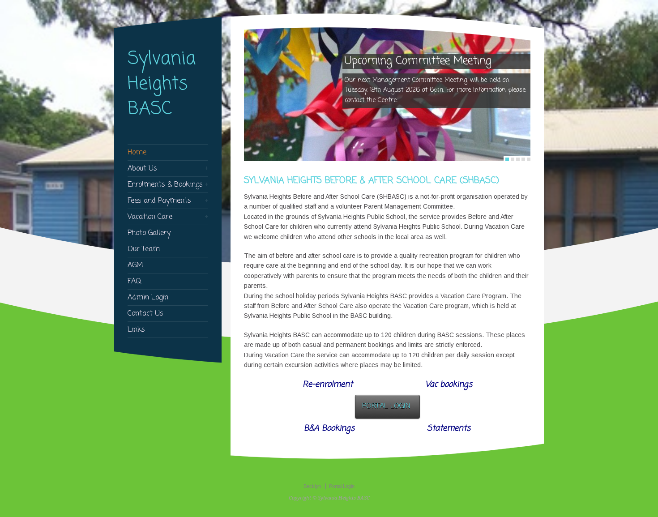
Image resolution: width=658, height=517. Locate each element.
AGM (135, 265)
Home (137, 152)
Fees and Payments (159, 201)
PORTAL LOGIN (386, 406)
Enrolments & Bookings (165, 184)
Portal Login (342, 486)
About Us (142, 168)
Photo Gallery (149, 233)
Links (136, 329)
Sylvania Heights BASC (162, 84)
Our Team (144, 249)
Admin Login (148, 297)
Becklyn (312, 486)
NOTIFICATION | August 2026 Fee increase (422, 67)
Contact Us (145, 313)
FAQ (134, 281)
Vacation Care (150, 217)
